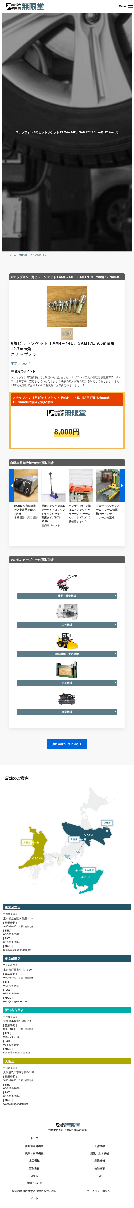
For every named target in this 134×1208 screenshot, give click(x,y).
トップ (34, 1138)
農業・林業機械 (34, 1153)
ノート (34, 1198)
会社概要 (99, 1168)
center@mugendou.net (16, 1052)
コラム (34, 1176)
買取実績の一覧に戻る (65, 744)
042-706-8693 (11, 985)
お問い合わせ (34, 1183)
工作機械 (99, 1146)
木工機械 (34, 1160)
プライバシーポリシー (100, 1191)
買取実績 (34, 1168)
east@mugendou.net (15, 1001)
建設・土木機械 (100, 1153)
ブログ (100, 1176)
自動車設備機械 (34, 1146)
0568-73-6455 (11, 1037)
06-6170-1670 (11, 1088)
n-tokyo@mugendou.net (17, 950)
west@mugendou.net (15, 1104)
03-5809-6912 (11, 934)
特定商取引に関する (34, 1191)
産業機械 (99, 1160)
